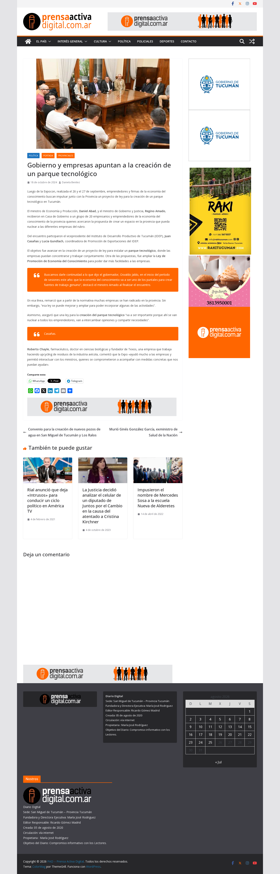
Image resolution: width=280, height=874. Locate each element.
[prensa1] (182, 15)
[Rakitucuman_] (220, 170)
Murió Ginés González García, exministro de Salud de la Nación (143, 432)
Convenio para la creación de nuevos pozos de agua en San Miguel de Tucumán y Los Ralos (64, 432)
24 (200, 742)
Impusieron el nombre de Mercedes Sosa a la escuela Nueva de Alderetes (158, 498)
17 (200, 734)
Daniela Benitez (71, 182)
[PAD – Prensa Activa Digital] (28, 41)
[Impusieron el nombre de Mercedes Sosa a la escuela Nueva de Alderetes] (157, 460)
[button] (49, 41)
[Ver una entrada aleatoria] (252, 41)
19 (220, 734)
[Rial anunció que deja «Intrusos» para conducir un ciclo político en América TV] (47, 460)
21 (240, 734)
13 (230, 727)
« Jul (218, 762)
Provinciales (65, 155)
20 (230, 734)
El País (41, 41)
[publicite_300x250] (219, 309)
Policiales (145, 41)
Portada (48, 155)
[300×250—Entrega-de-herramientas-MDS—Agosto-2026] (219, 112)
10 (200, 727)
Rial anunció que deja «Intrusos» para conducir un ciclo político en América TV (47, 500)
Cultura (100, 41)
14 (240, 727)
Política (124, 41)
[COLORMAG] (57, 789)
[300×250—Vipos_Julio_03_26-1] (219, 61)
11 (210, 727)
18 (210, 734)
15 (250, 727)
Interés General (70, 41)
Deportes (167, 41)
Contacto (188, 41)
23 (190, 742)
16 (190, 734)
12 (220, 727)
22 (250, 734)
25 (210, 742)
